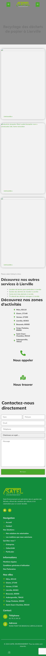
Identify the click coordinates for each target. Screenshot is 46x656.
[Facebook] (4, 510)
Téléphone (14, 615)
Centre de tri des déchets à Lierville (21, 294)
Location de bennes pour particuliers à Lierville (25, 289)
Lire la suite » (8, 116)
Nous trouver (23, 384)
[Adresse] (5, 624)
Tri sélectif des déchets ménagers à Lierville (24, 296)
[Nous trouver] (23, 377)
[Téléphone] (5, 616)
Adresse (13, 623)
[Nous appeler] (23, 353)
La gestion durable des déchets (19, 252)
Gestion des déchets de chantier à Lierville (23, 292)
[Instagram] (9, 510)
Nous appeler (23, 360)
